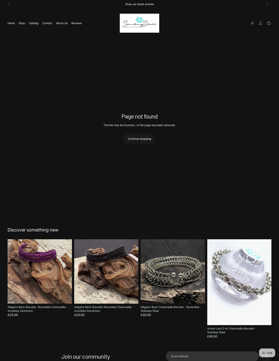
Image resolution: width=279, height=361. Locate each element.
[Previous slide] (9, 4)
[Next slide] (267, 4)
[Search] (252, 23)
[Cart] (269, 23)
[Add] (66, 297)
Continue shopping (139, 138)
